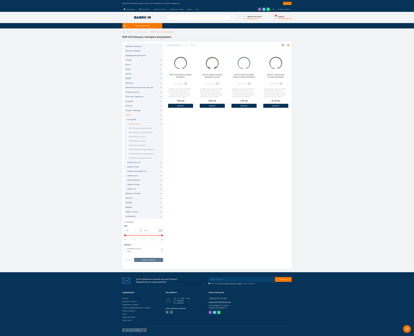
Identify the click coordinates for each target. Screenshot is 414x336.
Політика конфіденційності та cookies (230, 283)
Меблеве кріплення (134, 46)
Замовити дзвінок (252, 18)
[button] (145, 9)
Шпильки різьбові (133, 193)
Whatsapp (268, 9)
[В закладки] (191, 53)
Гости (197, 9)
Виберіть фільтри (148, 260)
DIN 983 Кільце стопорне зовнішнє (140, 158)
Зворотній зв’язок (128, 317)
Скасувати (129, 260)
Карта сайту (126, 320)
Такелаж (129, 106)
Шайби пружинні (133, 180)
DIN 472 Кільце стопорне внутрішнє (140, 132)
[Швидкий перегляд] (191, 60)
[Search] (232, 17)
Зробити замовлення (285, 18)
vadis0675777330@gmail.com (220, 302)
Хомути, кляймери (133, 110)
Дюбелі (128, 78)
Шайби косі (131, 189)
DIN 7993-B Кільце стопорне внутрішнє (141, 154)
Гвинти (129, 74)
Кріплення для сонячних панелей (139, 87)
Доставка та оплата (160, 9)
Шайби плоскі (132, 176)
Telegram (264, 9)
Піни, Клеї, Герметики (134, 96)
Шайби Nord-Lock (134, 162)
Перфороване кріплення (136, 55)
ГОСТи (124, 314)
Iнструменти (131, 216)
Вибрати (180, 106)
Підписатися (283, 279)
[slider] (125, 235)
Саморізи (129, 101)
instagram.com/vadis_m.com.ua (171, 312)
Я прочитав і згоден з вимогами (232, 283)
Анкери (129, 60)
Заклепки (129, 83)
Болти (128, 64)
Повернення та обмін (177, 9)
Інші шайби (131, 119)
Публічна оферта (128, 311)
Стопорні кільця (141, 32)
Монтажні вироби (133, 51)
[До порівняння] (191, 56)
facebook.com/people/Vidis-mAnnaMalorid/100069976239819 (167, 312)
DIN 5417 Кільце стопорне (137, 137)
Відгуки (189, 9)
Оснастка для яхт (133, 92)
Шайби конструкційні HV (136, 171)
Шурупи (129, 207)
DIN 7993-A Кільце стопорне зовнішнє (141, 149)
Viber (259, 9)
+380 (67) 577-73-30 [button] (217, 298)
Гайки (128, 69)
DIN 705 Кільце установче (137, 145)
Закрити (287, 3)
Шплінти (129, 198)
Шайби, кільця (132, 212)
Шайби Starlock (133, 167)
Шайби (130, 32)
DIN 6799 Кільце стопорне (137, 141)
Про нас (125, 298)
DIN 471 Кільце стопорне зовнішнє (140, 128)
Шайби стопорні (133, 184)
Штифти (129, 202)
